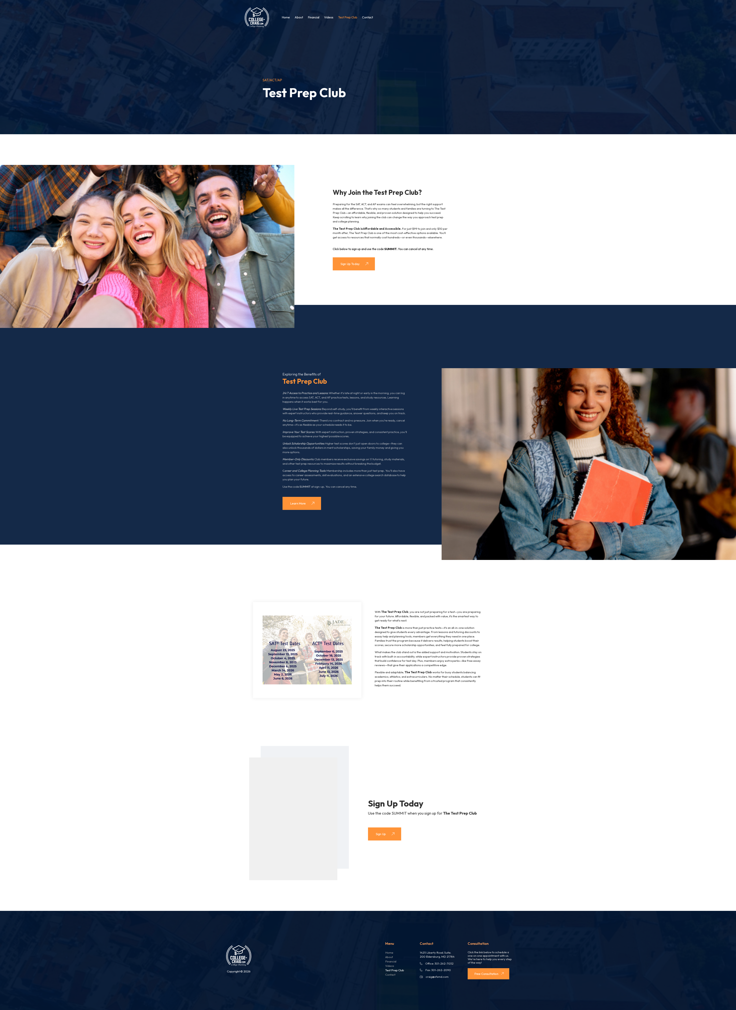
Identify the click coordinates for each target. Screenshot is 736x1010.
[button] (307, 650)
